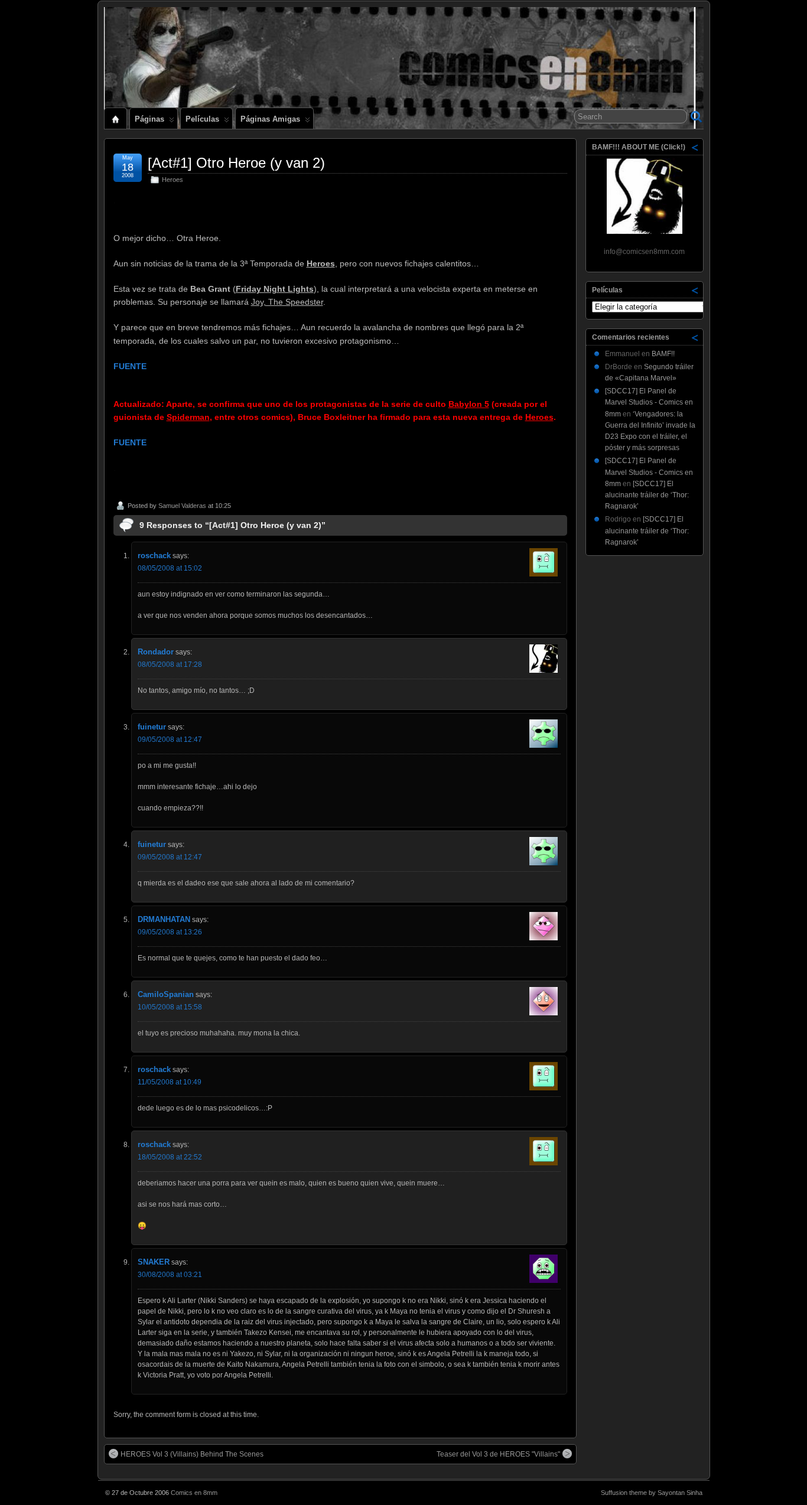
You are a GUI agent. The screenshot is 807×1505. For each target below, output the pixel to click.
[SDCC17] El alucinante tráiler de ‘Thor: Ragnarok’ (647, 495)
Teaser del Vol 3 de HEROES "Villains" (498, 1454)
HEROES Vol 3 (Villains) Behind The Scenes (192, 1454)
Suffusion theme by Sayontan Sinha (651, 1492)
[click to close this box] (695, 147)
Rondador (156, 651)
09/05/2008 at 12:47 (170, 739)
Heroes (172, 179)
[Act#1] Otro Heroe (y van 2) (236, 163)
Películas (202, 119)
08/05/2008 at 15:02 (170, 568)
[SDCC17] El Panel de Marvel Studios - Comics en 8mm (649, 402)
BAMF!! (663, 354)
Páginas (149, 119)
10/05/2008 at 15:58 (170, 1007)
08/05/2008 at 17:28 (170, 664)
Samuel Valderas (182, 505)
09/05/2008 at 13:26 (170, 932)
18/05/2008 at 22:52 (170, 1157)
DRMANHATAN (164, 919)
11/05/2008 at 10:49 (169, 1082)
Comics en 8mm (194, 1492)
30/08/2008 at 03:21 (170, 1275)
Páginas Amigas (270, 119)
